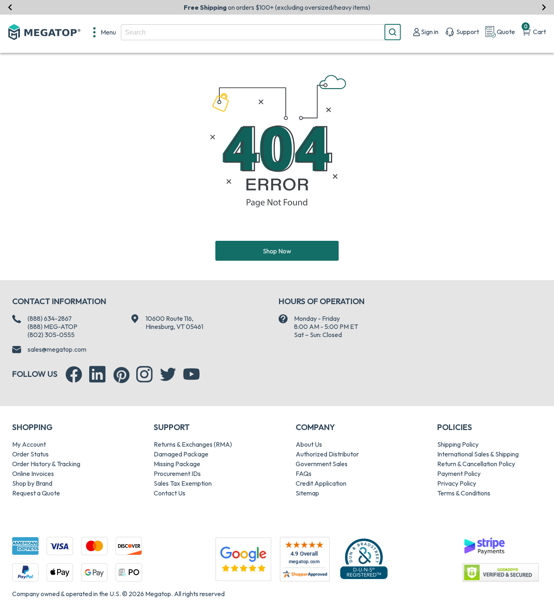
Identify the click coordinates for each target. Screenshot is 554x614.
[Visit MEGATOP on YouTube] (191, 374)
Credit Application (321, 483)
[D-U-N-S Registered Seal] (364, 558)
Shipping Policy (458, 444)
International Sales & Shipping (478, 454)
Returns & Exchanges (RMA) (193, 444)
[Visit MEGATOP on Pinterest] (121, 375)
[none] (104, 32)
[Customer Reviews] (305, 559)
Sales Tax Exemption (183, 483)
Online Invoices (33, 473)
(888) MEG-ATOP (52, 326)
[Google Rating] (243, 558)
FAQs (303, 473)
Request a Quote (36, 493)
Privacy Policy (456, 483)
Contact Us (169, 493)
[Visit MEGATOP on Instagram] (144, 374)
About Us (309, 444)
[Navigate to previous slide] (10, 7)
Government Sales (322, 464)
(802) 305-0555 (51, 335)
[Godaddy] (484, 545)
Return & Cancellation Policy (476, 464)
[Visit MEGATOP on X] (168, 374)
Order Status (30, 454)
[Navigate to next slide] (544, 7)
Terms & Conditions (463, 493)
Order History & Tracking (46, 464)
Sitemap (307, 493)
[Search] (392, 32)
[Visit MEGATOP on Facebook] (74, 374)
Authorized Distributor (327, 454)
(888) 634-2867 (50, 318)
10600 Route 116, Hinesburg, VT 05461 (174, 322)
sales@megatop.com (57, 349)
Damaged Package (181, 454)
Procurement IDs (177, 473)
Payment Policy (459, 473)
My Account (29, 444)
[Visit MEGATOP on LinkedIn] (97, 374)
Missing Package (177, 464)
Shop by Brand (32, 483)
